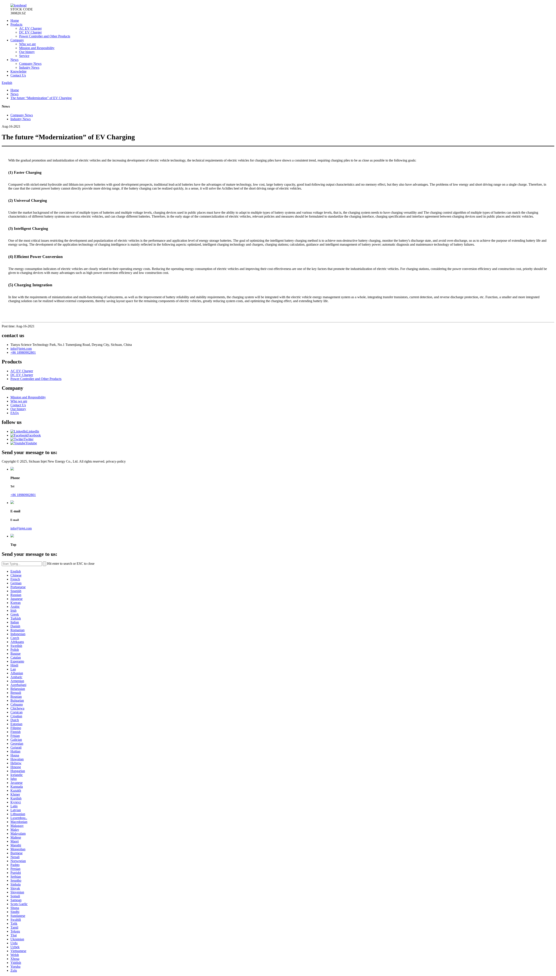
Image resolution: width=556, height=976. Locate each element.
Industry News (29, 67)
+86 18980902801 (23, 352)
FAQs (14, 413)
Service (24, 56)
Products (16, 24)
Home (14, 20)
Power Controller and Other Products (44, 36)
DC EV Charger (30, 32)
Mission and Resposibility (37, 48)
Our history (27, 52)
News (14, 60)
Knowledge (18, 71)
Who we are (27, 44)
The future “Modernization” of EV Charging (41, 98)
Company (17, 40)
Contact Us (18, 75)
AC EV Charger (30, 28)
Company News (30, 63)
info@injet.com (21, 348)
